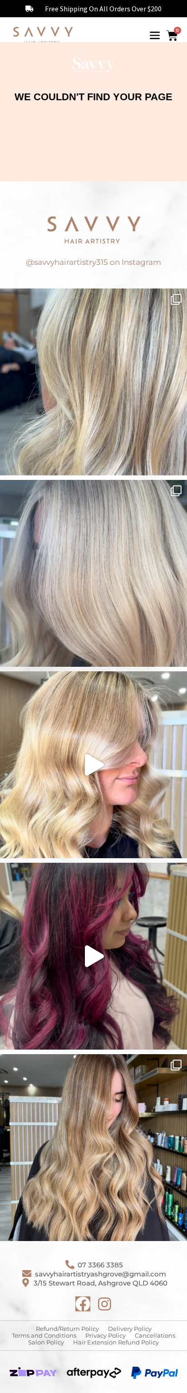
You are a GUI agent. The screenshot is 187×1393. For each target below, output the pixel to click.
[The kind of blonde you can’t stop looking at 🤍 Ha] (93, 764)
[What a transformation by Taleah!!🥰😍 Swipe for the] (93, 381)
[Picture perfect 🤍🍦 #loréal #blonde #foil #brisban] (93, 573)
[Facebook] (82, 1303)
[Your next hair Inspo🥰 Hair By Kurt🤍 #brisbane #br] (93, 1147)
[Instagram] (104, 1303)
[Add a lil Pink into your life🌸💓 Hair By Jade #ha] (93, 956)
